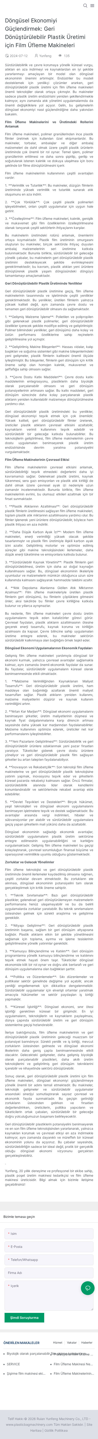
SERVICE (13, 1364)
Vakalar (72, 1342)
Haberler (86, 1342)
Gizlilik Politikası (56, 1430)
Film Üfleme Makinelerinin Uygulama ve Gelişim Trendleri (74, 1373)
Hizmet (57, 1342)
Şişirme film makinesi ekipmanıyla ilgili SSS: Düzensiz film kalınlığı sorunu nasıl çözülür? (27, 1373)
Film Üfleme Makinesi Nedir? (74, 1364)
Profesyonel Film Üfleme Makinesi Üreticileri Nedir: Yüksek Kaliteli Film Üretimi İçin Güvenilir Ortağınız (74, 1354)
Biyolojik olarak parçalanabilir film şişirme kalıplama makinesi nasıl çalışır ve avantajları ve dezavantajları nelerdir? (48, 1353)
